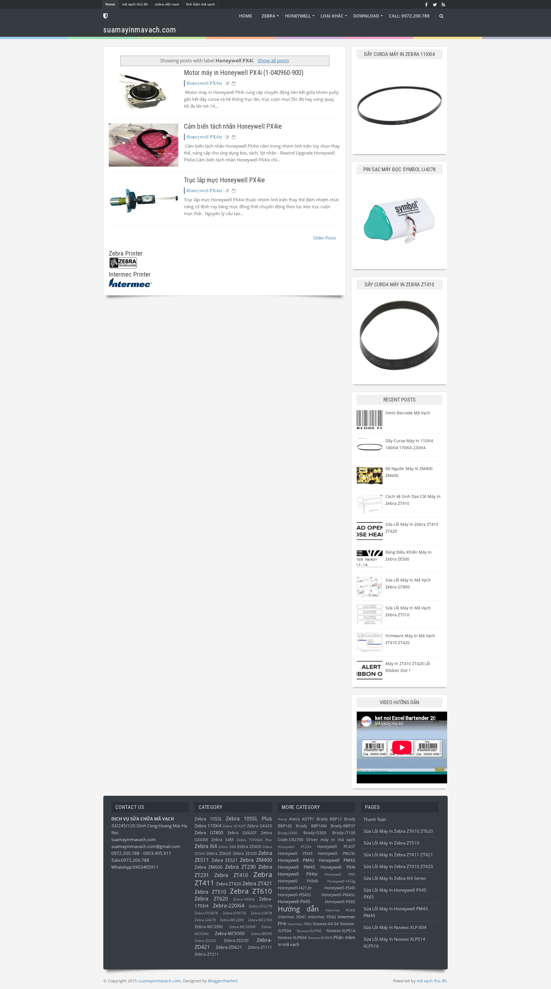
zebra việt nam (167, 4)
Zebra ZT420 (228, 883)
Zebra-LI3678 (261, 913)
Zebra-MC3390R (242, 926)
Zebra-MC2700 (260, 919)
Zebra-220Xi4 (228, 905)
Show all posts (273, 60)
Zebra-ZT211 (207, 954)
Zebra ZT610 (251, 891)
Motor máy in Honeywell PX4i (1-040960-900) (244, 73)
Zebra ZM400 (256, 859)
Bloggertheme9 (222, 981)
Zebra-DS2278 (260, 906)
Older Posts (324, 238)
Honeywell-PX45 (294, 901)
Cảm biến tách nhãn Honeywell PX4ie (233, 126)
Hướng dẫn (298, 908)
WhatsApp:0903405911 (135, 867)
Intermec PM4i (299, 924)
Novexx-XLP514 (341, 930)
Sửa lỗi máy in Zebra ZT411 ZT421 (398, 854)
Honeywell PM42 (296, 860)
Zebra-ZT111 (260, 947)
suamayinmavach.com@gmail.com (145, 846)
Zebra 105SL (208, 819)
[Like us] (426, 4)
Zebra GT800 (209, 832)
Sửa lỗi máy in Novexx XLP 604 (395, 927)
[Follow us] (434, 4)
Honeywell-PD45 (339, 888)
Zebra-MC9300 (230, 933)
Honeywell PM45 (296, 867)
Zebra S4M (222, 839)
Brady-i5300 (314, 832)
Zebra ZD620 (218, 853)
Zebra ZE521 (225, 860)
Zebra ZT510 (210, 891)
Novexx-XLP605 (320, 937)
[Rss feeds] (443, 4)
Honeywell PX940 (298, 881)
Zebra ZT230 (240, 866)
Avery (282, 819)
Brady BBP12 (329, 819)
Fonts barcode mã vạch (407, 413)
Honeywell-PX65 (340, 901)
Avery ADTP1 (301, 819)
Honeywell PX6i (340, 874)
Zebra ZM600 (209, 867)
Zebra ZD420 (249, 846)
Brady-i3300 (287, 832)
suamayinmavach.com (133, 839)
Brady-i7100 (343, 832)
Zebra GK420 (259, 825)
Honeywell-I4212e (295, 888)
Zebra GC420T (234, 826)
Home (110, 4)
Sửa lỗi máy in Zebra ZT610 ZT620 (398, 831)
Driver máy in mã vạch (331, 839)
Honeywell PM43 (337, 860)
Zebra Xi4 (206, 846)
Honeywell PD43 (295, 853)
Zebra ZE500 (245, 853)
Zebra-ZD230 (236, 940)
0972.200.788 (126, 853)
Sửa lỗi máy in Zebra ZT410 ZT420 (398, 866)
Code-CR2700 (290, 839)
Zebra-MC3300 (209, 926)
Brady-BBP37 (343, 825)
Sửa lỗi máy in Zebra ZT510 (391, 843)
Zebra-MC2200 (232, 919)
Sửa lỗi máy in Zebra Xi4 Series (395, 878)
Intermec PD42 (322, 917)
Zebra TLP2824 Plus (254, 839)
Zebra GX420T (242, 832)
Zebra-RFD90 (261, 933)
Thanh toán (375, 819)
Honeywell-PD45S (294, 894)
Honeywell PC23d (294, 846)
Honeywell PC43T (336, 846)
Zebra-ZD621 (229, 947)
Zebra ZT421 (257, 883)
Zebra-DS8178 (234, 913)
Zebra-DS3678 (206, 913)
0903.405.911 (157, 853)
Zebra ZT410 (231, 875)
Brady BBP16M (311, 825)
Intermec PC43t (340, 910)
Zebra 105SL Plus (249, 818)
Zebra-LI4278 (205, 919)
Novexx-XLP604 (292, 937)
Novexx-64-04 (326, 923)
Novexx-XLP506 (309, 930)
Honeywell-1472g (341, 881)
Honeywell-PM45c (338, 894)
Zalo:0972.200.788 (130, 860)
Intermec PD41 (292, 917)
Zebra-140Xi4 (244, 899)
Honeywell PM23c (336, 853)
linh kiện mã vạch (200, 4)
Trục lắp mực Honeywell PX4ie (224, 180)
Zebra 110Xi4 (208, 825)
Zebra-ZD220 (205, 940)
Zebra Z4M (227, 846)
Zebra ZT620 (211, 898)
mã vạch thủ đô (135, 4)
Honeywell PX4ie (204, 83)
